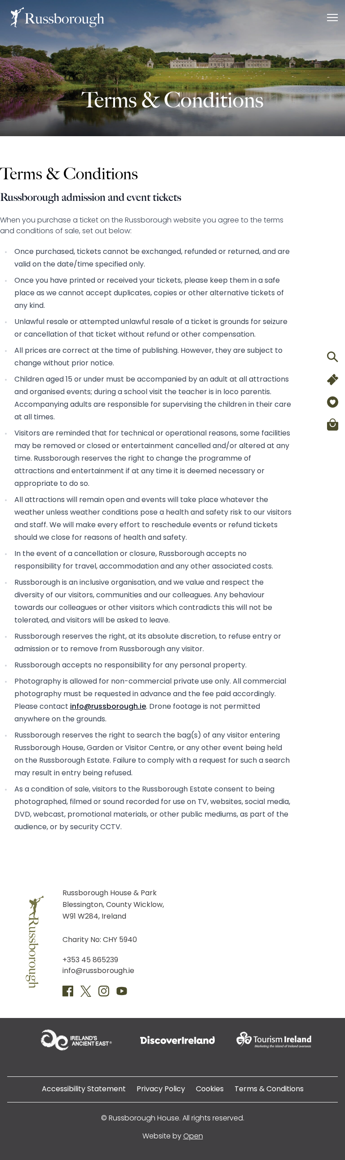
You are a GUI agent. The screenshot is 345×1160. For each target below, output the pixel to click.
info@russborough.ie (108, 707)
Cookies (210, 1089)
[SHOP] (332, 424)
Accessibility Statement (84, 1089)
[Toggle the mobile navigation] (332, 19)
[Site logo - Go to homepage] (57, 17)
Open (193, 1136)
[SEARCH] (332, 357)
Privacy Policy (161, 1089)
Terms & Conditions (269, 1089)
